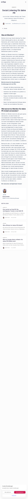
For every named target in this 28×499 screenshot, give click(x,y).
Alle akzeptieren (19, 492)
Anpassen (14, 495)
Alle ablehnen (8, 492)
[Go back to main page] (3, 2)
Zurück (5, 28)
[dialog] (14, 491)
